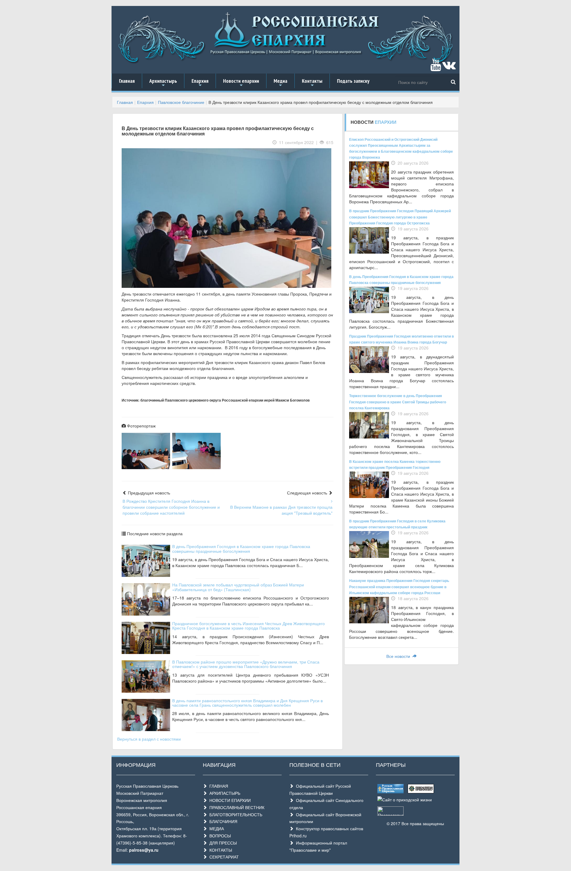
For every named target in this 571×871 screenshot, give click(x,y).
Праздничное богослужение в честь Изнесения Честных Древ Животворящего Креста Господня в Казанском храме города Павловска (248, 625)
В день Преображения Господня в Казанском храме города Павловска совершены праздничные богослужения (241, 548)
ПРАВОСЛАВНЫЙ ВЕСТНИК (235, 807)
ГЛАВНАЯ (217, 786)
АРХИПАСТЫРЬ (223, 793)
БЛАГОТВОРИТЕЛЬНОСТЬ (234, 814)
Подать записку (353, 80)
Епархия (200, 82)
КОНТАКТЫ (219, 850)
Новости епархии (241, 82)
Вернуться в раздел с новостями (149, 739)
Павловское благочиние (181, 102)
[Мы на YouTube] (435, 68)
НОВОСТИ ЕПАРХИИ (229, 800)
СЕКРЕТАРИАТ (223, 857)
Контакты (312, 82)
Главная (127, 80)
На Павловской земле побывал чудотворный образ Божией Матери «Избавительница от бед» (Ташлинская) (238, 587)
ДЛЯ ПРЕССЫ (222, 843)
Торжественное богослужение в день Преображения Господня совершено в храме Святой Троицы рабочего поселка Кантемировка (397, 401)
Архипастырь (163, 82)
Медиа (280, 82)
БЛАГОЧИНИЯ (222, 821)
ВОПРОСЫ (219, 836)
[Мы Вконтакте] (449, 68)
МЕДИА (215, 828)
